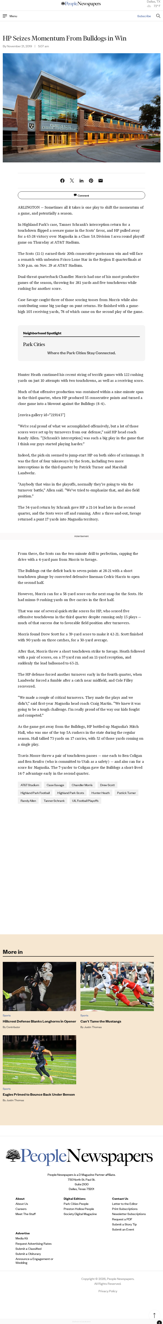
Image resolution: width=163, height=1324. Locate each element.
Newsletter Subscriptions (129, 1214)
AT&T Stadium (30, 785)
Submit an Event (123, 1229)
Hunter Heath (100, 792)
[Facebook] (62, 181)
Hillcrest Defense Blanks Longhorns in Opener (39, 1021)
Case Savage (55, 785)
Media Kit (21, 1238)
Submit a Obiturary (28, 1254)
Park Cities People (76, 1203)
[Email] (100, 181)
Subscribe (144, 16)
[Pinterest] (91, 181)
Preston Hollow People (79, 1209)
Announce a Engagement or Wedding (34, 1260)
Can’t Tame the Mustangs (100, 1021)
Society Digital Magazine (80, 1214)
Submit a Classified (28, 1248)
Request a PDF (122, 1219)
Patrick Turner (126, 792)
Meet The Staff (25, 1214)
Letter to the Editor (125, 1203)
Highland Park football (35, 792)
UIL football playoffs (85, 800)
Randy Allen (28, 800)
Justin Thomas (93, 1027)
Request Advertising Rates (33, 1243)
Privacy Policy (107, 1291)
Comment (83, 195)
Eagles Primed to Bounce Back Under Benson (39, 1094)
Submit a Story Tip (124, 1224)
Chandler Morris (82, 785)
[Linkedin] (81, 181)
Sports (7, 1015)
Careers (21, 1209)
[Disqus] (81, 869)
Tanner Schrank (54, 800)
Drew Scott (107, 785)
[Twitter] (72, 181)
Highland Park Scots (70, 792)
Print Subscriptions (125, 1209)
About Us (21, 1203)
